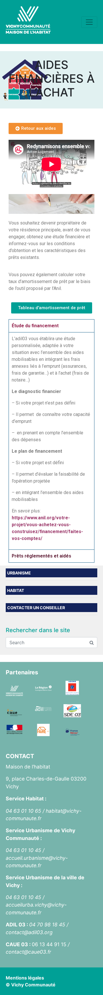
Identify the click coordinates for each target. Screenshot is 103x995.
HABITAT (15, 590)
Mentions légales (25, 978)
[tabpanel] (51, 440)
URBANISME (19, 572)
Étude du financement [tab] (35, 325)
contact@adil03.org (29, 932)
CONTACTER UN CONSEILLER (36, 607)
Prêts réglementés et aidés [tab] (41, 556)
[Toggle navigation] (89, 22)
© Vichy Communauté (31, 985)
